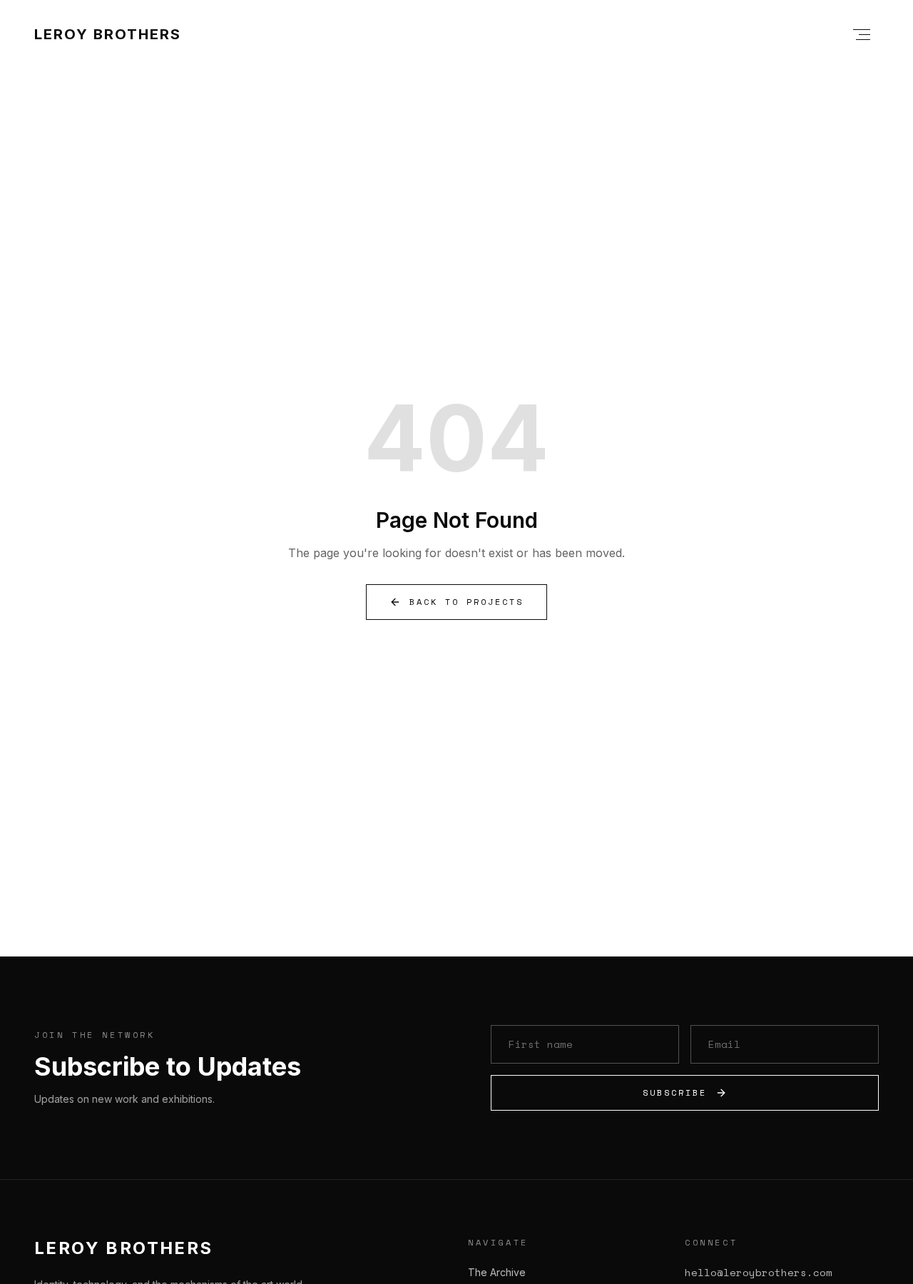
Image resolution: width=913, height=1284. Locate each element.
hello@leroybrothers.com (758, 1272)
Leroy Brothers (107, 34)
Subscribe (675, 1092)
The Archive (497, 1272)
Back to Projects (466, 602)
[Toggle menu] (862, 34)
